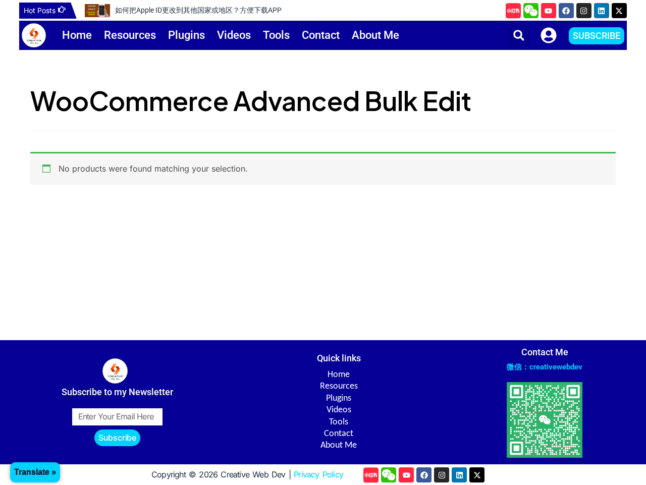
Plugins (186, 35)
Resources (130, 35)
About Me (375, 35)
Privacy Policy (318, 474)
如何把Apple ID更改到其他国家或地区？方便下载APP (198, 10)
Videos (234, 35)
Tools (276, 35)
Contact (321, 35)
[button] (518, 35)
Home (77, 35)
